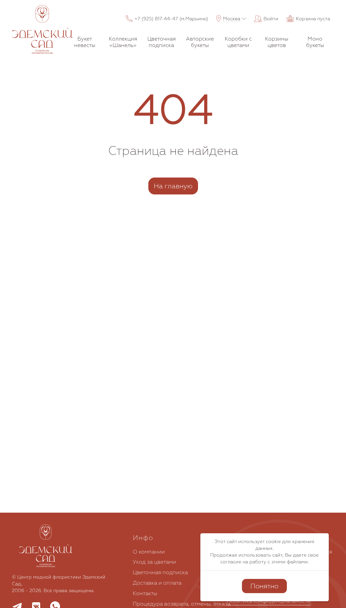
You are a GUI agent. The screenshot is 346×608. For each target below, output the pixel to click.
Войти (271, 19)
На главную (173, 186)
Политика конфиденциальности (269, 601)
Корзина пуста (313, 19)
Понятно (264, 586)
